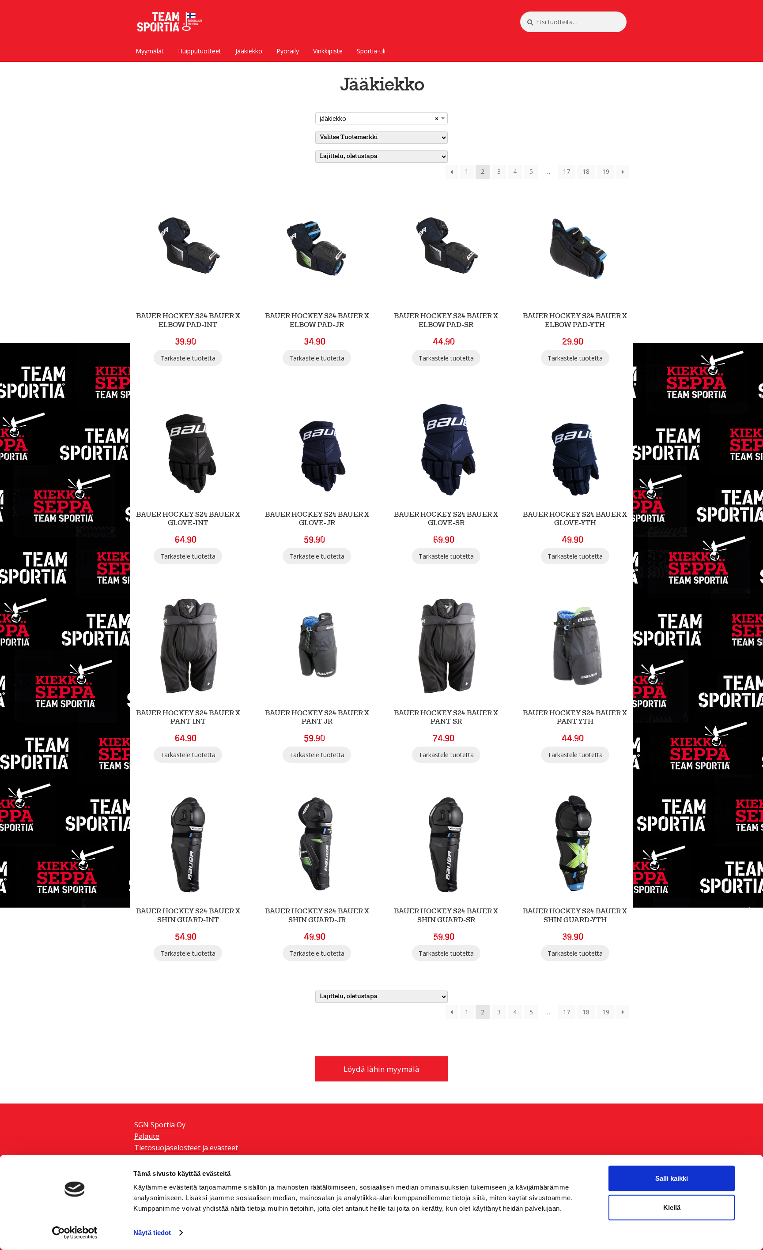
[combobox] (381, 118)
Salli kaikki (671, 1178)
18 (585, 171)
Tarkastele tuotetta (187, 358)
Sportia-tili (371, 51)
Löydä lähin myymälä (381, 1069)
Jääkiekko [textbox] (378, 118)
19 (605, 171)
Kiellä (671, 1207)
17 (566, 171)
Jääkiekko (248, 51)
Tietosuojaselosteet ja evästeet (186, 1147)
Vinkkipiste (328, 51)
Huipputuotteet (199, 51)
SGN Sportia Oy (159, 1125)
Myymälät (150, 51)
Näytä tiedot (152, 1232)
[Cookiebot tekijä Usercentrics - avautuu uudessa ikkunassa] (74, 1232)
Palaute (146, 1136)
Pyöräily (287, 51)
